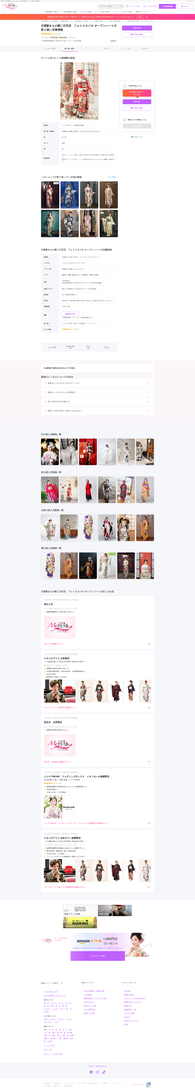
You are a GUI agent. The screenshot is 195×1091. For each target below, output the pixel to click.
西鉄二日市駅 (94, 275)
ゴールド (47, 1009)
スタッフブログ (68, 1083)
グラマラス (48, 1022)
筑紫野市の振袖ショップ (101, 21)
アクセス (144, 48)
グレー (62, 1009)
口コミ (106, 48)
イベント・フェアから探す (122, 12)
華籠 (53, 1035)
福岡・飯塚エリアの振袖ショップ (83, 21)
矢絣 (60, 1038)
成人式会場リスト (93, 1083)
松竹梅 (69, 1032)
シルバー (55, 1009)
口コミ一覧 (48, 1049)
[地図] (99, 283)
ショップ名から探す (102, 12)
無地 (45, 1029)
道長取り (53, 1038)
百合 (53, 1032)
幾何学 (65, 1038)
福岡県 (64, 275)
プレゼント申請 (134, 6)
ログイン (186, 6)
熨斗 (58, 1035)
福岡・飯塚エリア (74, 275)
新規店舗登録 (68, 1086)
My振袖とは (57, 1083)
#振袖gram (128, 1006)
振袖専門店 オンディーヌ (133, 1002)
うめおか (127, 1017)
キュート (61, 1019)
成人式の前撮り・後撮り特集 (94, 991)
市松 (71, 1038)
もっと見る (112, 177)
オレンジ (68, 1003)
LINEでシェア (138, 137)
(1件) (63, 665)
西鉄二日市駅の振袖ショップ (117, 21)
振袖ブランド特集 (90, 1006)
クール (69, 1019)
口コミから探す (86, 12)
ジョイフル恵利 (129, 1013)
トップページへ (190, 1)
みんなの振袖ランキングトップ (55, 995)
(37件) (56, 33)
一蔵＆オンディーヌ (131, 1021)
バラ (45, 1032)
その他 (46, 1012)
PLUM (126, 1024)
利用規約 (105, 1083)
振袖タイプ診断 (89, 1013)
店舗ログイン (57, 1086)
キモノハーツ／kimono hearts (134, 998)
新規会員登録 (168, 6)
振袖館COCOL (129, 995)
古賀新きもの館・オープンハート (73, 269)
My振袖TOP (47, 1083)
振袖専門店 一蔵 (130, 1009)
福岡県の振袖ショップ (66, 21)
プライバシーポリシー (117, 1083)
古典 (63, 143)
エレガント (53, 1019)
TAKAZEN (127, 991)
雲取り (46, 1038)
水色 (52, 1006)
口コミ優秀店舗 (89, 1009)
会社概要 (48, 1086)
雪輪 (72, 1035)
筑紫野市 (85, 275)
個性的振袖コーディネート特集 (95, 998)
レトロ (55, 1022)
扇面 (45, 1035)
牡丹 (70, 1029)
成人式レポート (89, 1002)
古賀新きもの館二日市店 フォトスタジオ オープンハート (142, 21)
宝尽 (63, 1035)
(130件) (57, 783)
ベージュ (54, 1003)
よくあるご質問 (151, 6)
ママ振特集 (88, 995)
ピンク (61, 1003)
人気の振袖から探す (70, 12)
